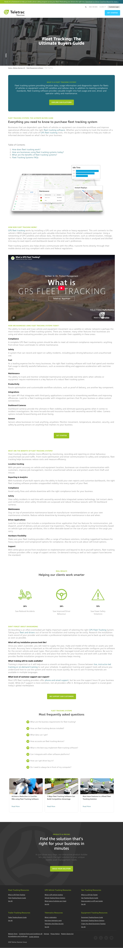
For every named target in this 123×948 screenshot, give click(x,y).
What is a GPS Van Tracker (89, 895)
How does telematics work (53, 921)
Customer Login (114, 7)
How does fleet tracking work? (26, 149)
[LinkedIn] (106, 938)
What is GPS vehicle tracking (54, 895)
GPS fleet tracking (49, 132)
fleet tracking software (54, 130)
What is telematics (51, 917)
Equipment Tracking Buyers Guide (92, 917)
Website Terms (12, 934)
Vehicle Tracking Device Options (55, 898)
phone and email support (57, 680)
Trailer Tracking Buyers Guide (17, 917)
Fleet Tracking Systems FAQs (25, 157)
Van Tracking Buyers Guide (89, 898)
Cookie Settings (34, 937)
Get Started (61, 435)
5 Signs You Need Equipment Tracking (93, 924)
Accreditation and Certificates (18, 936)
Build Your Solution (61, 869)
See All (10, 901)
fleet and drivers (27, 632)
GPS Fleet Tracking (97, 629)
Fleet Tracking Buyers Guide (17, 898)
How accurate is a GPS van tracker (92, 901)
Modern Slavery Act (67, 934)
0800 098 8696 (93, 7)
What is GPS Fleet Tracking (16, 895)
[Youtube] (111, 938)
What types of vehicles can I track (55, 901)
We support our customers (61, 696)
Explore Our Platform (61, 102)
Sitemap (46, 934)
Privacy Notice (55, 934)
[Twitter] (101, 938)
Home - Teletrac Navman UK (16, 68)
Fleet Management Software (35, 68)
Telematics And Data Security (54, 924)
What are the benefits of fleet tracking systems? (34, 154)
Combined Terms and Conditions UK (30, 934)
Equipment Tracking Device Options (92, 921)
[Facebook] (96, 938)
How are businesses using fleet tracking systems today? (38, 152)
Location (101, 7)
